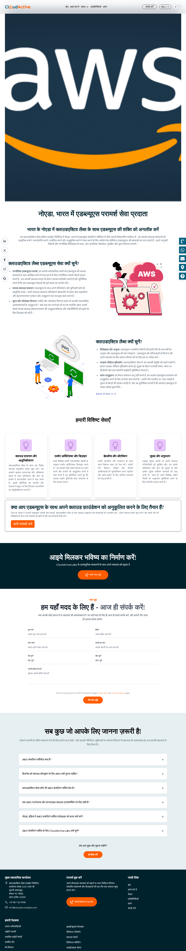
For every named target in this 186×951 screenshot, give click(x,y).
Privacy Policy (103, 693)
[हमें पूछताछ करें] (182, 276)
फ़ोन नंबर (31, 643)
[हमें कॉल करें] (182, 241)
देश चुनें (31, 656)
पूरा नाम (31, 630)
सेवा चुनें (98, 656)
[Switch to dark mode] (177, 7)
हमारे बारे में (74, 6)
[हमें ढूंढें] (182, 267)
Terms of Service (118, 693)
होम (67, 6)
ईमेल (97, 630)
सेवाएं (83, 6)
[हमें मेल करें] (182, 258)
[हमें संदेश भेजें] (182, 249)
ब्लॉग (105, 6)
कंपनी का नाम (100, 643)
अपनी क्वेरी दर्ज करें (34, 669)
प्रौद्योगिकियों (96, 6)
